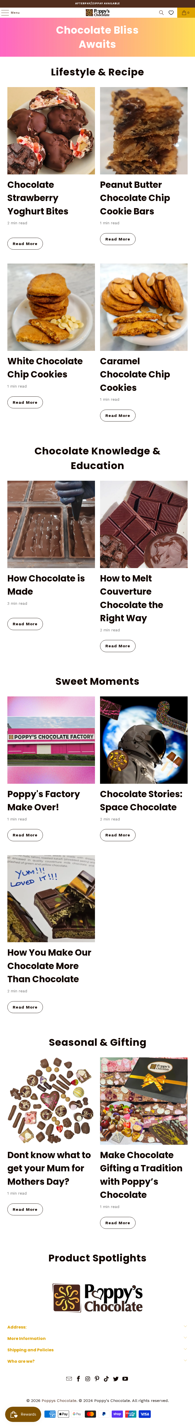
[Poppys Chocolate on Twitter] (116, 1379)
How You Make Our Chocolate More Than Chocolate (49, 965)
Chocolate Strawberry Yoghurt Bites (38, 197)
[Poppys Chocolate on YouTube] (125, 1379)
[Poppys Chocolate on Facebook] (79, 1379)
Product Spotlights (97, 1258)
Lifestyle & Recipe (97, 72)
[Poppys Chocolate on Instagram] (88, 1379)
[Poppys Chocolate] (97, 13)
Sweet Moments (97, 681)
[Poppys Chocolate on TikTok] (106, 1379)
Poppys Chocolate (59, 1400)
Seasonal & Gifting (98, 1042)
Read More (25, 243)
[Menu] (2, 13)
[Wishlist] (171, 12)
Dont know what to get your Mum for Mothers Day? (49, 1168)
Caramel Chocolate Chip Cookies (135, 374)
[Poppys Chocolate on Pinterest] (97, 1379)
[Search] (161, 13)
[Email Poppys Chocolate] (69, 1379)
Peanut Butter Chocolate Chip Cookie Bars (135, 197)
